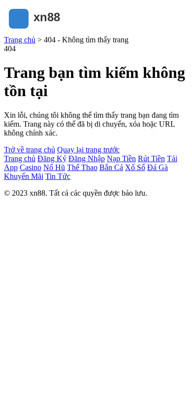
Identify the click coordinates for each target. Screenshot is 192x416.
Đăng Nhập (86, 158)
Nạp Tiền (121, 158)
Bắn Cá (111, 167)
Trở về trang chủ (29, 149)
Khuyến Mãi (23, 176)
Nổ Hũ (54, 167)
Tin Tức (57, 176)
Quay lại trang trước (88, 149)
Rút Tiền (151, 158)
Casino (30, 167)
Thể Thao (82, 167)
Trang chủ (19, 39)
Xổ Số (135, 167)
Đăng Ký (51, 158)
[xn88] (53, 31)
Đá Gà (157, 167)
